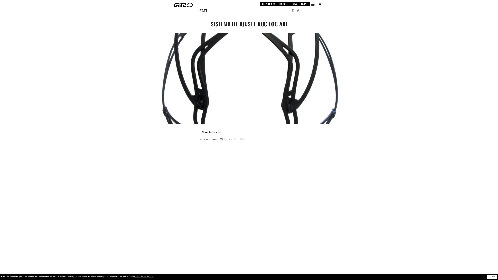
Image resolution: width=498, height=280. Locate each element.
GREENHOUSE (488, 142)
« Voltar (203, 10)
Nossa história (268, 3)
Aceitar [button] (492, 277)
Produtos (283, 3)
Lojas (294, 3)
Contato (304, 3)
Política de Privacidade (144, 277)
